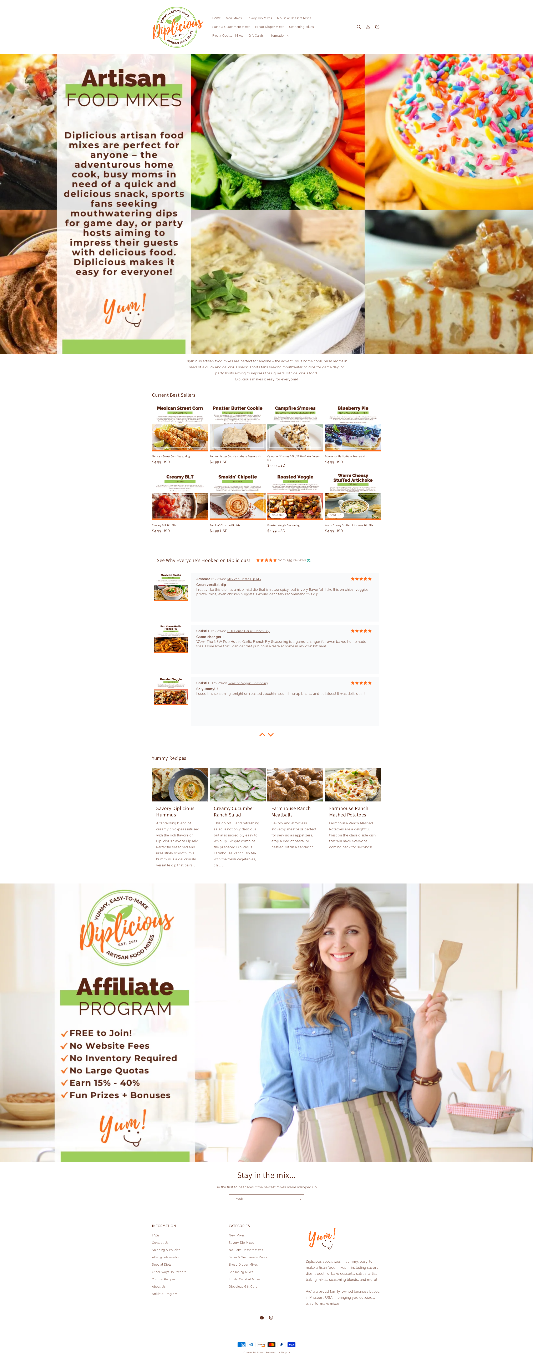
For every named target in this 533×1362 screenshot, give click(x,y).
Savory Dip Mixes (241, 1242)
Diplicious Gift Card (243, 1286)
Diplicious (259, 1352)
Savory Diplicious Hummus (175, 811)
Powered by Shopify (278, 1352)
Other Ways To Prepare (169, 1272)
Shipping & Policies (166, 1250)
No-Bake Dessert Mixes (246, 1250)
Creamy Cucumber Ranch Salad (234, 811)
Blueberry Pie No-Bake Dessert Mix (346, 456)
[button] (278, 35)
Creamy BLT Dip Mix (164, 525)
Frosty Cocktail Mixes (244, 1279)
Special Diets (162, 1264)
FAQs (155, 1235)
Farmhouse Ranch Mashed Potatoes (349, 811)
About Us (159, 1286)
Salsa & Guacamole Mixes (248, 1257)
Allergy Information (166, 1257)
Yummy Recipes (164, 1279)
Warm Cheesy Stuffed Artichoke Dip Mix (349, 525)
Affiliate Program (164, 1294)
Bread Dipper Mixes (243, 1264)
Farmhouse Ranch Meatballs (291, 811)
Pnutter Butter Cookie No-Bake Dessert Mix (236, 456)
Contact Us (160, 1242)
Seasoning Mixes (241, 1272)
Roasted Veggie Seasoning (283, 525)
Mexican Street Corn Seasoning (171, 456)
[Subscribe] (299, 1199)
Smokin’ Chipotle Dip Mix (225, 525)
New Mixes (237, 1235)
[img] (266, 560)
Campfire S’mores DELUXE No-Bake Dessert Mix (293, 458)
